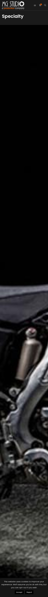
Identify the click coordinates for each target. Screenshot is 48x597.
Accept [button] (19, 592)
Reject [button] (29, 592)
